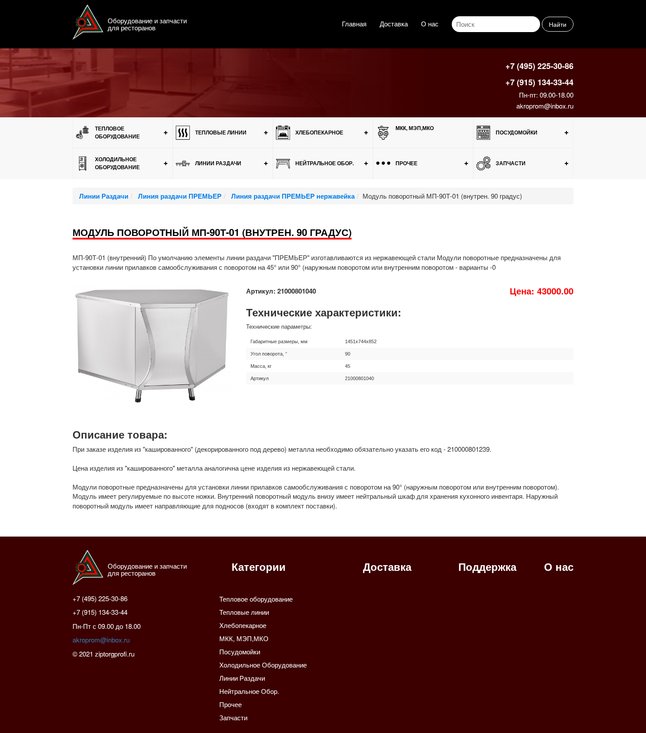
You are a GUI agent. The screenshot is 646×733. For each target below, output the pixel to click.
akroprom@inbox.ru (544, 105)
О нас (430, 23)
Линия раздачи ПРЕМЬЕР (178, 196)
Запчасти (511, 163)
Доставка (394, 23)
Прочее (406, 163)
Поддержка (487, 566)
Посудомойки (516, 132)
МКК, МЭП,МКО (415, 128)
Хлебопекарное (319, 132)
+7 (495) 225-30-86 (539, 66)
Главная (354, 23)
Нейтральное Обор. (324, 163)
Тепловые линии (221, 132)
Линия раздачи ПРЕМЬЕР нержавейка (292, 196)
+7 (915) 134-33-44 (539, 82)
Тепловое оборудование (117, 132)
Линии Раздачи (218, 163)
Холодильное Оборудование (117, 163)
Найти (557, 24)
